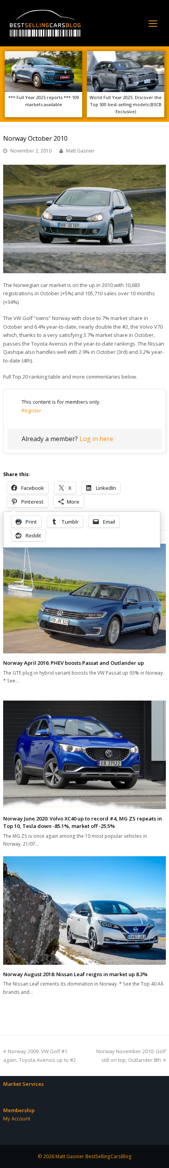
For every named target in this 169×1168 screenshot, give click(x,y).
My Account (16, 1118)
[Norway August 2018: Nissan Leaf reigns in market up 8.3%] (84, 910)
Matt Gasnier (80, 150)
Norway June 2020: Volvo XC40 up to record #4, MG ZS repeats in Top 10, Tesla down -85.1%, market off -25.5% (82, 822)
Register (31, 410)
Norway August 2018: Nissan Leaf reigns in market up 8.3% (75, 974)
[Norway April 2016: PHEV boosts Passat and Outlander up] (84, 598)
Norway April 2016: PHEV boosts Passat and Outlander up (73, 662)
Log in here (96, 438)
